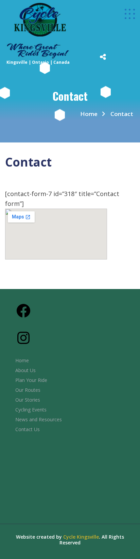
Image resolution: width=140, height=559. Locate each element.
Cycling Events (31, 409)
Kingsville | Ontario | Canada (38, 62)
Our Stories (27, 400)
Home (89, 114)
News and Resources (38, 419)
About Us (25, 370)
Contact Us (27, 429)
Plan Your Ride (31, 380)
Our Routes (27, 390)
